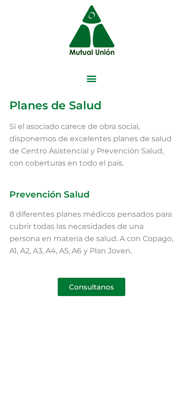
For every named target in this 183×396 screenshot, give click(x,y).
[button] (91, 78)
